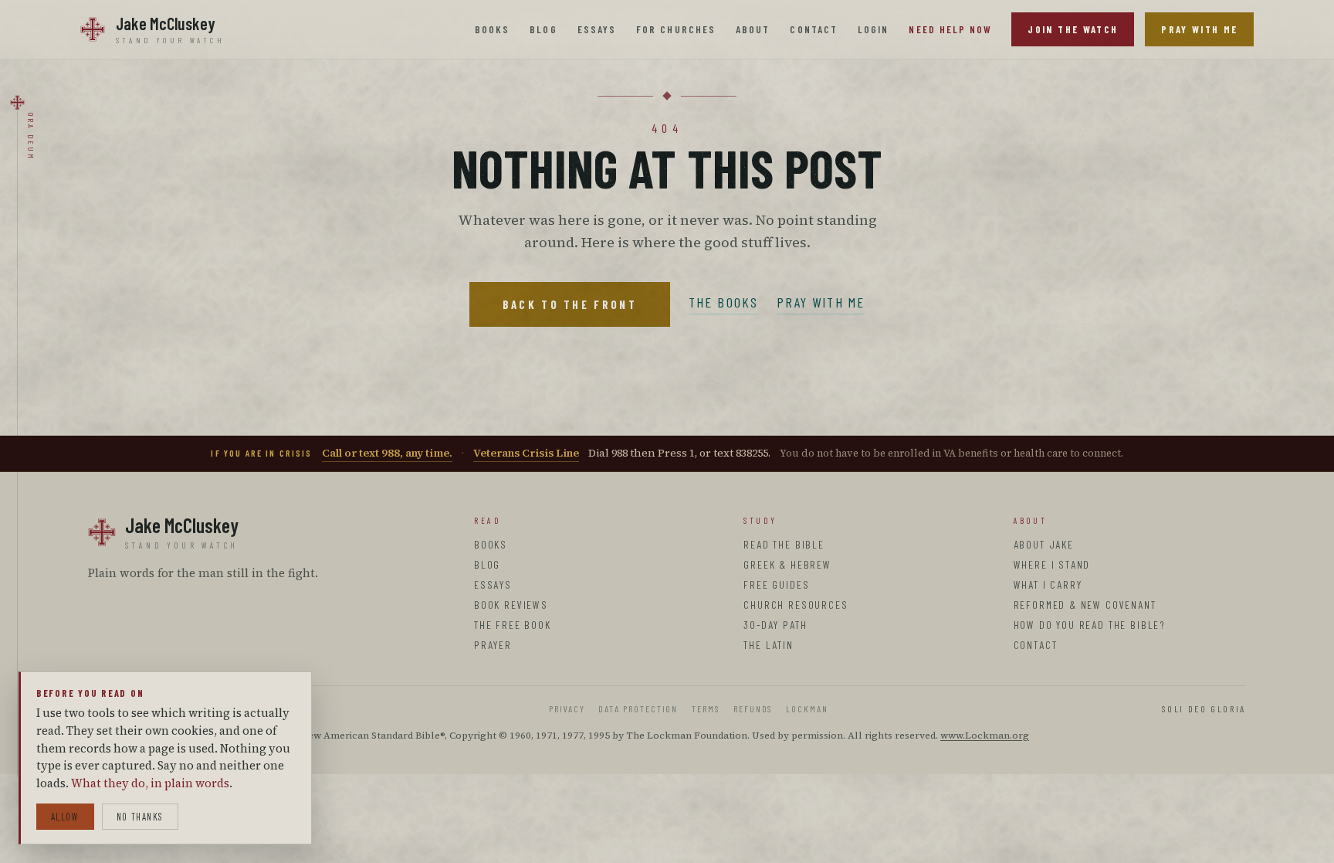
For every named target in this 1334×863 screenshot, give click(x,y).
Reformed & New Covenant (1085, 604)
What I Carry (1048, 584)
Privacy (566, 708)
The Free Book (512, 624)
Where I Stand (1052, 564)
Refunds (752, 708)
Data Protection (638, 708)
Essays (596, 29)
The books (723, 302)
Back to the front (570, 304)
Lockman (807, 708)
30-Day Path (775, 624)
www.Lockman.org (984, 735)
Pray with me (821, 302)
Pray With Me (1199, 29)
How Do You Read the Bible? (1090, 624)
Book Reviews (511, 604)
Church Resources (795, 604)
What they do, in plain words (150, 783)
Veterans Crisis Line (526, 452)
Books (492, 29)
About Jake (1044, 544)
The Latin (768, 644)
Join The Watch (1073, 29)
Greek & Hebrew (787, 564)
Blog (543, 29)
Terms (705, 708)
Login (873, 29)
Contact (814, 29)
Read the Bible (783, 544)
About (753, 29)
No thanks (140, 816)
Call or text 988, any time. (387, 452)
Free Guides (776, 584)
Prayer (493, 644)
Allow (65, 816)
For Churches (676, 29)
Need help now (950, 29)
